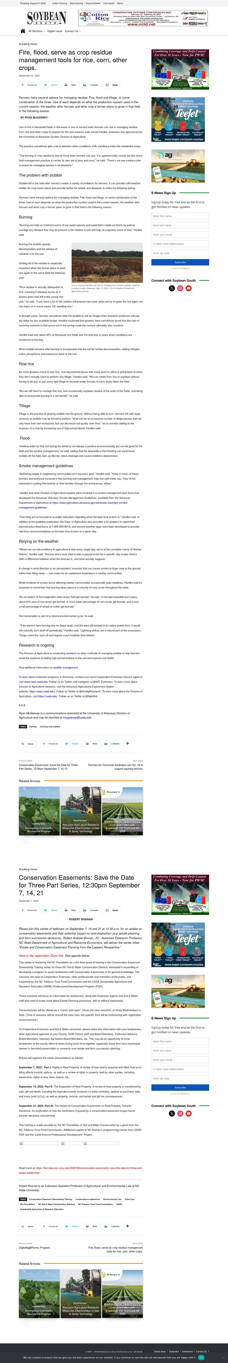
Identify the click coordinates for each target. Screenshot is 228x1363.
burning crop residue (50, 726)
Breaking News (28, 44)
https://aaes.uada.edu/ (42, 691)
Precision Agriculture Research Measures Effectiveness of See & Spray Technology (81, 828)
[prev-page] (21, 841)
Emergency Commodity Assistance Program (39, 829)
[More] (127, 743)
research (71, 653)
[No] (223, 1357)
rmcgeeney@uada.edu (77, 717)
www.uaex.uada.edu (36, 681)
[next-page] (27, 841)
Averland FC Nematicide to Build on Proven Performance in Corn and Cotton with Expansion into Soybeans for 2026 (122, 824)
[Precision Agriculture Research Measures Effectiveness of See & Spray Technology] (81, 811)
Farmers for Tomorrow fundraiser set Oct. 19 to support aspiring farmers (115, 766)
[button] (201, 31)
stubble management (65, 667)
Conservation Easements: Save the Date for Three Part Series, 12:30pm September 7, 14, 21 (48, 766)
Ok (201, 1357)
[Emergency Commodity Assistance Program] (39, 811)
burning (33, 726)
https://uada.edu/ (47, 696)
